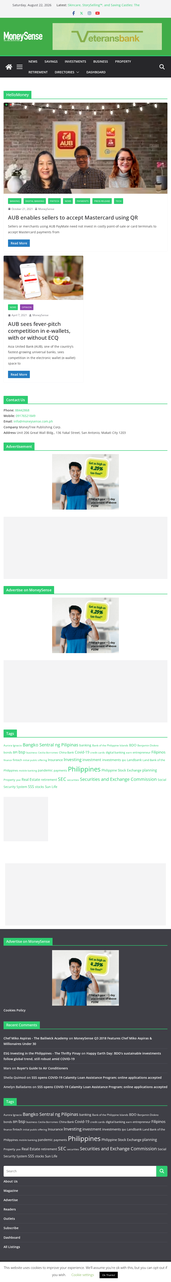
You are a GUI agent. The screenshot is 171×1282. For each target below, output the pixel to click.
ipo (124, 760)
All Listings (12, 1247)
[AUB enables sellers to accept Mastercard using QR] (85, 148)
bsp (21, 752)
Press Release (102, 201)
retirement (49, 780)
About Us (11, 1181)
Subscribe (11, 1228)
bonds (8, 752)
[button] (76, 72)
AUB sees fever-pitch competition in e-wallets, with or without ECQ (39, 330)
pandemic (45, 770)
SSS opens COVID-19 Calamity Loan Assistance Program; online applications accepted (97, 1077)
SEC (62, 779)
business (31, 752)
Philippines (84, 769)
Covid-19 (82, 752)
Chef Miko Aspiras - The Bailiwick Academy (36, 1038)
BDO (132, 745)
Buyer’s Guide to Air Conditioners (42, 1068)
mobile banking (28, 770)
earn (129, 752)
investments (111, 760)
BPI (15, 752)
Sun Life (51, 786)
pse (18, 780)
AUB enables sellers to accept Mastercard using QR (73, 217)
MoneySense (46, 209)
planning (149, 770)
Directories (64, 72)
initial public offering (35, 760)
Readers (10, 1209)
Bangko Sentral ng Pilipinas (50, 745)
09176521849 (25, 416)
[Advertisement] (85, 548)
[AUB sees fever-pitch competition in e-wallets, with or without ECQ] (43, 278)
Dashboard (96, 72)
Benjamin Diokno (148, 745)
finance (8, 760)
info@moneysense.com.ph (33, 421)
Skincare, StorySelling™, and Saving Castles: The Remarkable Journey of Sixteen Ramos (104, 7)
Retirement (38, 72)
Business (100, 61)
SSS (31, 786)
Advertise (11, 1200)
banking (85, 745)
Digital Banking (34, 201)
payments (60, 770)
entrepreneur (142, 752)
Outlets (9, 1218)
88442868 (22, 410)
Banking (15, 201)
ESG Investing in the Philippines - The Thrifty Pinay (42, 1053)
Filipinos (158, 752)
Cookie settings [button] (82, 1274)
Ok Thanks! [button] (108, 1275)
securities (73, 780)
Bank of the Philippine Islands (110, 745)
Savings (51, 61)
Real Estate (31, 779)
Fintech (54, 201)
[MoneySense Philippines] (9, 67)
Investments (75, 61)
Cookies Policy (15, 1010)
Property (123, 61)
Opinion (27, 307)
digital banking (115, 752)
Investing (72, 759)
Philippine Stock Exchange (121, 770)
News (32, 61)
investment (91, 759)
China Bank (66, 752)
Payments (82, 201)
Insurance (55, 760)
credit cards (97, 752)
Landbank (134, 760)
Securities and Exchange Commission (118, 779)
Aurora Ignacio (13, 745)
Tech (118, 201)
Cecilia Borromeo (48, 752)
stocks (39, 787)
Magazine (11, 1190)
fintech (17, 760)
